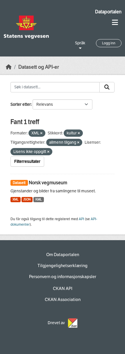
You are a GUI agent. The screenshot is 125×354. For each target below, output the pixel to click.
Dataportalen (108, 11)
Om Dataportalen (62, 254)
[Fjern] (41, 133)
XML (15, 199)
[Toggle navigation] (115, 22)
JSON (27, 199)
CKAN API (62, 288)
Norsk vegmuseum (48, 182)
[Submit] (107, 87)
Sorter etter (20, 104)
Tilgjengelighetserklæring (63, 265)
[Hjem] (9, 67)
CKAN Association (63, 299)
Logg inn (108, 43)
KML (38, 199)
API (81, 219)
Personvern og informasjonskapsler (62, 276)
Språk (80, 43)
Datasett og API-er (38, 67)
